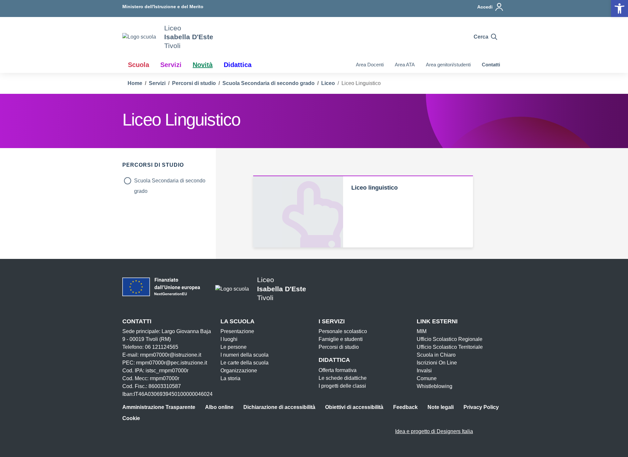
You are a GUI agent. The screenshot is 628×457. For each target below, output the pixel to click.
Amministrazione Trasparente (158, 407)
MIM (422, 331)
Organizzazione (238, 370)
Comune (427, 378)
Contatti (491, 64)
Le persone (233, 347)
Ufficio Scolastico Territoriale (450, 347)
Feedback (405, 407)
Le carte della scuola (244, 362)
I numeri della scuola (244, 355)
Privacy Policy (481, 407)
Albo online (219, 407)
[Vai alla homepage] (139, 37)
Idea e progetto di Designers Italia (434, 431)
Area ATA (405, 64)
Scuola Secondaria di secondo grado (169, 182)
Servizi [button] (171, 64)
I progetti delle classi (342, 386)
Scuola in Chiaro (436, 355)
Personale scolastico (343, 331)
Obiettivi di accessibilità (354, 407)
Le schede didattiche (343, 378)
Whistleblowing (434, 386)
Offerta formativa (338, 370)
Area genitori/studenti (448, 64)
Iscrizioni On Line (437, 362)
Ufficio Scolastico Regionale (449, 339)
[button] (619, 8)
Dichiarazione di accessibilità (279, 407)
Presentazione (237, 331)
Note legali (440, 407)
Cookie (131, 418)
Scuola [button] (138, 64)
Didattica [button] (238, 64)
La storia (230, 378)
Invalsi (424, 370)
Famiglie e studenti (341, 339)
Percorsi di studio (339, 347)
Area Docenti (370, 64)
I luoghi (228, 339)
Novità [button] (203, 64)
